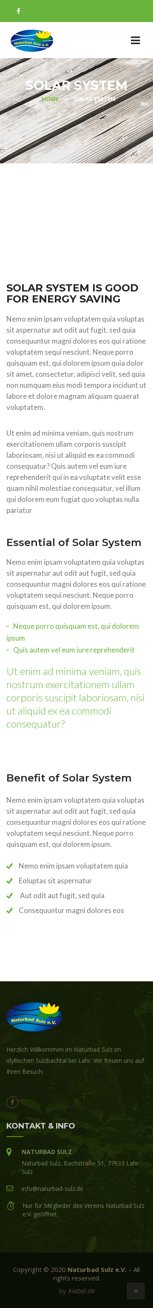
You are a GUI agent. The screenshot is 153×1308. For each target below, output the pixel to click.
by (76, 1290)
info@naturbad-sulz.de (52, 1189)
